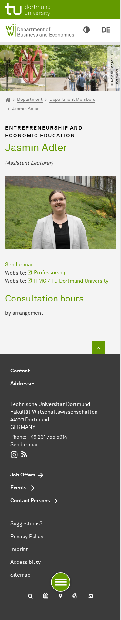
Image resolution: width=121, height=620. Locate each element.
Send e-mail (19, 264)
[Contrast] (86, 30)
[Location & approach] (60, 596)
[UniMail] (90, 596)
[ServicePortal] (75, 596)
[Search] (30, 596)
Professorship (50, 272)
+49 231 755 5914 (47, 437)
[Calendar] (45, 596)
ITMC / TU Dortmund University (71, 281)
